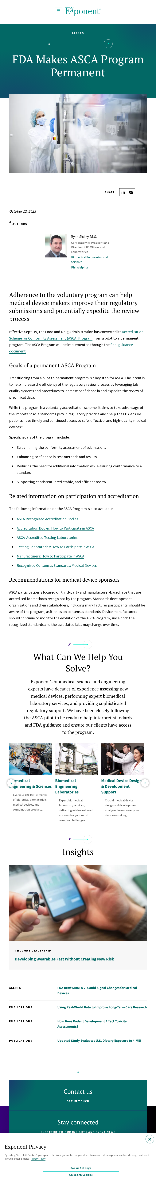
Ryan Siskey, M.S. (84, 236)
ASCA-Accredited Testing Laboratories (47, 537)
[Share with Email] (131, 192)
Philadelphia (79, 267)
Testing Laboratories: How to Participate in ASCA (55, 546)
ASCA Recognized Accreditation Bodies (47, 518)
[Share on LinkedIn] (123, 192)
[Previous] (11, 783)
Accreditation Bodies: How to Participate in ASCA (55, 528)
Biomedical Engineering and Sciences (89, 259)
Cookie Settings (80, 1168)
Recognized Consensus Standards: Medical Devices (57, 565)
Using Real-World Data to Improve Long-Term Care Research (102, 1007)
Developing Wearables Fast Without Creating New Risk (64, 959)
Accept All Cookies (81, 1174)
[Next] (145, 783)
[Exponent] (83, 11)
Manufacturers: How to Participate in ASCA (50, 556)
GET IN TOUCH (78, 1101)
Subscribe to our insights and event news (78, 1132)
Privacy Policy (38, 1158)
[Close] (150, 1139)
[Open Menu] (58, 10)
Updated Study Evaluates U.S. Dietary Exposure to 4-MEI (99, 1040)
